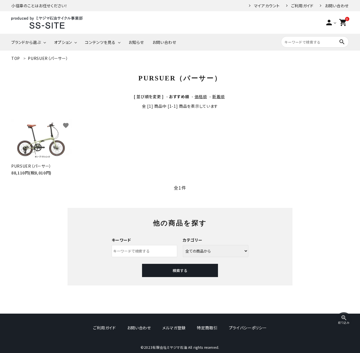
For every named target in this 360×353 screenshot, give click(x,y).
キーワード (121, 240)
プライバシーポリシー (248, 327)
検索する (180, 270)
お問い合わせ (337, 6)
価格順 (201, 96)
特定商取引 (207, 327)
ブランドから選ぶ (26, 42)
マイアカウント (267, 6)
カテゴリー (192, 240)
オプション (63, 42)
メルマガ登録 (174, 327)
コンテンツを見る (100, 42)
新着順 (218, 96)
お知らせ (136, 42)
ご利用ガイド (302, 6)
